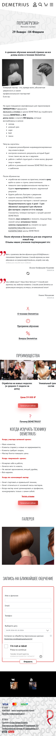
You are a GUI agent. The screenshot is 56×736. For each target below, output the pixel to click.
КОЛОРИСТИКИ (15, 231)
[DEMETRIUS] (50, 718)
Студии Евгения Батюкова (19, 722)
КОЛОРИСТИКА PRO (17, 228)
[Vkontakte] (14, 685)
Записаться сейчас (28, 405)
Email (7, 605)
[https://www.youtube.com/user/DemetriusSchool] (31, 679)
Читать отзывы (28, 496)
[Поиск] (40, 4)
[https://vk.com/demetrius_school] (13, 679)
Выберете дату (11, 626)
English (5, 732)
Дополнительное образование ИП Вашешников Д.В (20, 725)
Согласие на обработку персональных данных (23, 637)
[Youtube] (32, 685)
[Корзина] (45, 4)
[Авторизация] (35, 4)
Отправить (28, 661)
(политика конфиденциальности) (18, 639)
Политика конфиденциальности (13, 713)
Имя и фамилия (11, 595)
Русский (11, 732)
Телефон (8, 615)
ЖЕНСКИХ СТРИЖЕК (12, 112)
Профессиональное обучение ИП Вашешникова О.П (20, 728)
